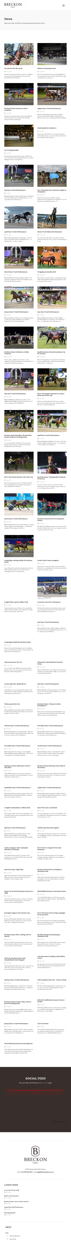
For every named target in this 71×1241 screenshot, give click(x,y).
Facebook (45, 1143)
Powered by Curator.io (59, 1182)
